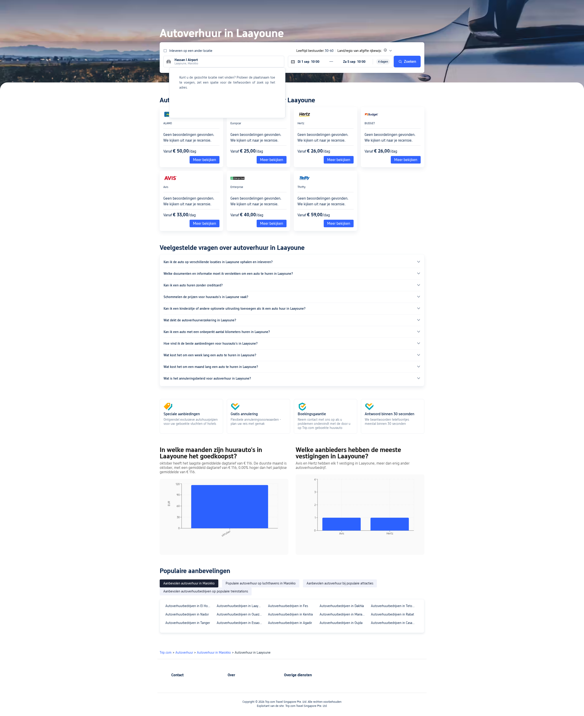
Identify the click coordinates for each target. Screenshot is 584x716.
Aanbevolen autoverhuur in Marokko (189, 583)
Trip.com (166, 652)
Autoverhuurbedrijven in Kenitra (290, 614)
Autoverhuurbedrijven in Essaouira (240, 623)
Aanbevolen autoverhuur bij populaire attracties (340, 583)
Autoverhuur (184, 652)
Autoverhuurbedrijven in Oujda (341, 623)
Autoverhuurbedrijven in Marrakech (343, 614)
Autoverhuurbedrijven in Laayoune (240, 606)
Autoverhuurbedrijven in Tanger (187, 623)
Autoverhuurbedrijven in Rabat (392, 614)
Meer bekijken (338, 160)
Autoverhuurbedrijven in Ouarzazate (240, 614)
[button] (474, 7)
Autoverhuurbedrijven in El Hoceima (189, 606)
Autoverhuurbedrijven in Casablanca (394, 623)
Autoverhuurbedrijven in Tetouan (394, 606)
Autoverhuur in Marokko (214, 652)
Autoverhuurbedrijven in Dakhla (342, 606)
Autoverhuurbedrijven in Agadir (290, 623)
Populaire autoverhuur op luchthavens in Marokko (261, 583)
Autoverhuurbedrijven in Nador (187, 614)
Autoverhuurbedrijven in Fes (288, 606)
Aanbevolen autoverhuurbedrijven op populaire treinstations (205, 591)
